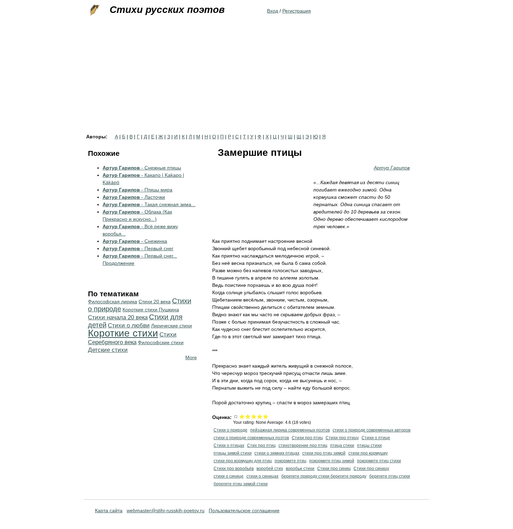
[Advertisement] (256, 82)
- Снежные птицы (142, 168)
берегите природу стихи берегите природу (323, 476)
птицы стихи (369, 445)
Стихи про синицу (371, 468)
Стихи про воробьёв (234, 468)
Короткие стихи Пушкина (150, 309)
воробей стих (269, 468)
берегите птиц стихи (389, 476)
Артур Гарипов (392, 168)
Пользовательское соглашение (244, 510)
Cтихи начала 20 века (118, 317)
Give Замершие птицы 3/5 (254, 416)
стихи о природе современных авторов (371, 430)
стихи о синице (229, 476)
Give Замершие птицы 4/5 (260, 416)
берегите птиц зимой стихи (241, 483)
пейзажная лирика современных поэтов (290, 430)
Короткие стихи (123, 333)
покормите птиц (290, 460)
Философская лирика (112, 301)
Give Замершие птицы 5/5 (266, 416)
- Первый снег (138, 248)
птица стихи (342, 445)
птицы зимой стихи (233, 453)
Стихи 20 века (155, 301)
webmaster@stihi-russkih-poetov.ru (166, 510)
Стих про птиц (261, 445)
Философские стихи (161, 342)
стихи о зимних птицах (276, 453)
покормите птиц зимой (331, 460)
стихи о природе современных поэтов (251, 437)
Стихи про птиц (307, 437)
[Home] (94, 10)
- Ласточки (134, 197)
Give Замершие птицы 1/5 (242, 416)
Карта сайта (108, 510)
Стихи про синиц (334, 468)
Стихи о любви (129, 325)
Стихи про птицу (342, 437)
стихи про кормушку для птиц (243, 460)
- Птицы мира (137, 190)
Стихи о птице (376, 437)
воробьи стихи (300, 468)
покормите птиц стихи (379, 460)
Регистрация (296, 11)
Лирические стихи (171, 325)
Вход (272, 11)
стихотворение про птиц (302, 445)
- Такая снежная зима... (149, 204)
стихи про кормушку (368, 453)
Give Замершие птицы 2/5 (248, 416)
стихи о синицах (262, 476)
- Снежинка (135, 241)
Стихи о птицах (229, 445)
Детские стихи (108, 350)
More (191, 357)
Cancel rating (236, 416)
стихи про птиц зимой (323, 453)
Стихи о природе (230, 430)
